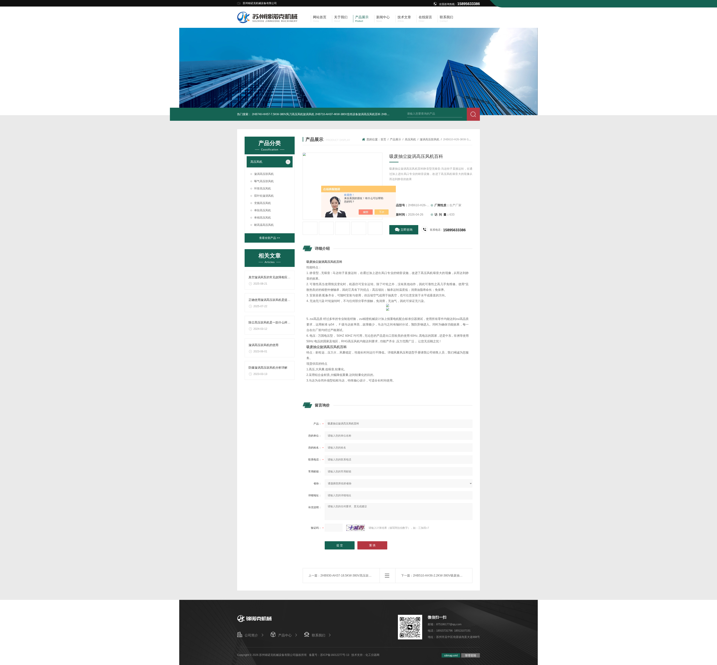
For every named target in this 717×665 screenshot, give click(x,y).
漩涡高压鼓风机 (264, 173)
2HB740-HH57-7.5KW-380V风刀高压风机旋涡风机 (283, 114)
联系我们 (318, 635)
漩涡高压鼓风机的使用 (263, 345)
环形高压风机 (262, 188)
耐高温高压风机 (264, 224)
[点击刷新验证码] (355, 528)
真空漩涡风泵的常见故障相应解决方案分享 (277, 277)
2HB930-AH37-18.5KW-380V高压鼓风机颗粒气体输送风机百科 (362, 575)
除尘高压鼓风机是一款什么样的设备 (272, 322)
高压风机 (256, 161)
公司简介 (251, 635)
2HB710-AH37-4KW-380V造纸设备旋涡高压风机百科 (348, 114)
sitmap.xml (451, 655)
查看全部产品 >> (269, 237)
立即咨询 (406, 229)
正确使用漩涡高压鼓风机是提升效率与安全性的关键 (283, 299)
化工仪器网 (372, 654)
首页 (383, 139)
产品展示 (395, 139)
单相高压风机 (262, 217)
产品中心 (285, 635)
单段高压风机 (262, 210)
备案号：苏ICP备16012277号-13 (329, 654)
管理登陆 (470, 655)
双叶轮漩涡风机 (264, 195)
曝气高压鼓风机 (264, 181)
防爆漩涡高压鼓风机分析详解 (268, 367)
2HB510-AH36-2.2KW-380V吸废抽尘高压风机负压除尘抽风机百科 (457, 575)
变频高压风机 (262, 203)
